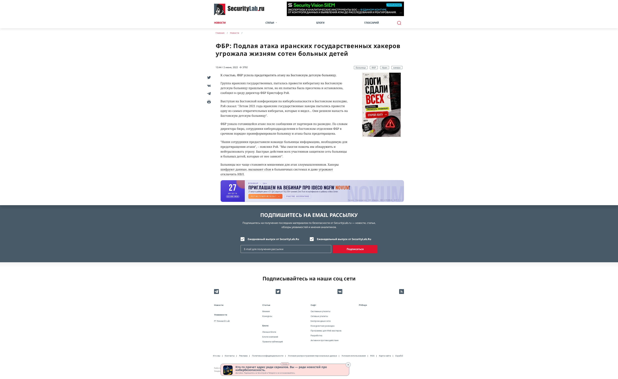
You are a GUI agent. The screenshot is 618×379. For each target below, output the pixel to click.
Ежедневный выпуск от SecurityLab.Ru (273, 239)
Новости (220, 22)
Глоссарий (371, 22)
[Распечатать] (208, 101)
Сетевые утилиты (319, 316)
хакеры (397, 67)
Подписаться (355, 249)
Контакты (230, 356)
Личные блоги (269, 332)
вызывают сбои (259, 169)
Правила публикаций (272, 341)
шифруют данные (233, 169)
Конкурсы (267, 316)
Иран (384, 67)
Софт (313, 305)
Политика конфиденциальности (267, 356)
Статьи (266, 305)
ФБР (374, 67)
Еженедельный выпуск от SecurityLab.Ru (344, 239)
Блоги (320, 22)
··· (401, 12)
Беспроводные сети (321, 321)
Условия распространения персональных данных (312, 356)
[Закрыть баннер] (348, 364)
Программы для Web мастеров (326, 330)
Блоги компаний (270, 337)
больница (361, 67)
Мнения (266, 311)
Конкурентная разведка (322, 326)
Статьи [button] (269, 22)
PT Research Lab (222, 321)
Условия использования (354, 356)
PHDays (363, 305)
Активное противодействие (324, 340)
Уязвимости (220, 315)
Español (399, 356)
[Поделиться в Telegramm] (208, 93)
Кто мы (216, 356)
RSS (372, 356)
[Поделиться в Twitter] (208, 77)
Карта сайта (385, 356)
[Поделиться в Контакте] (208, 85)
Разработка (316, 335)
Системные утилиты (320, 311)
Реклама (284, 364)
